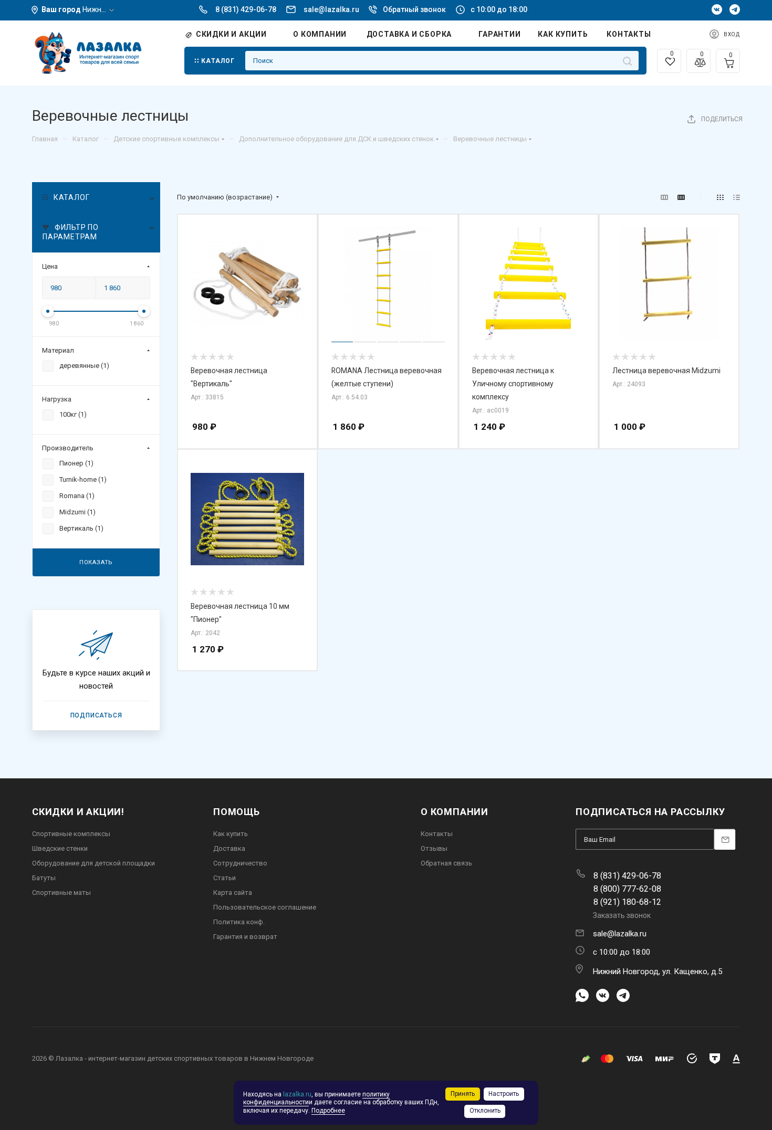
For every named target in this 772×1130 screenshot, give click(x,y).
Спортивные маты (61, 892)
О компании (454, 811)
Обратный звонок (414, 9)
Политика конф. (239, 922)
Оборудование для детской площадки (93, 863)
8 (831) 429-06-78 (245, 9)
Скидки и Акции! (78, 811)
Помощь (236, 811)
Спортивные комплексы (71, 834)
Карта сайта (232, 892)
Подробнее (328, 1110)
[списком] (736, 197)
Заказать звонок (622, 915)
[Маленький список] (664, 197)
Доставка (229, 848)
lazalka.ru (297, 1094)
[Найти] (627, 60)
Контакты (437, 834)
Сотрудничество (240, 863)
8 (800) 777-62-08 (627, 889)
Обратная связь (446, 863)
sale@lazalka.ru (332, 9)
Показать (96, 561)
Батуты (44, 878)
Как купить (230, 834)
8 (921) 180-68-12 (627, 902)
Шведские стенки (60, 848)
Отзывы (434, 848)
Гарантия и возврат (245, 937)
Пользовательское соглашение (264, 907)
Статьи (224, 878)
